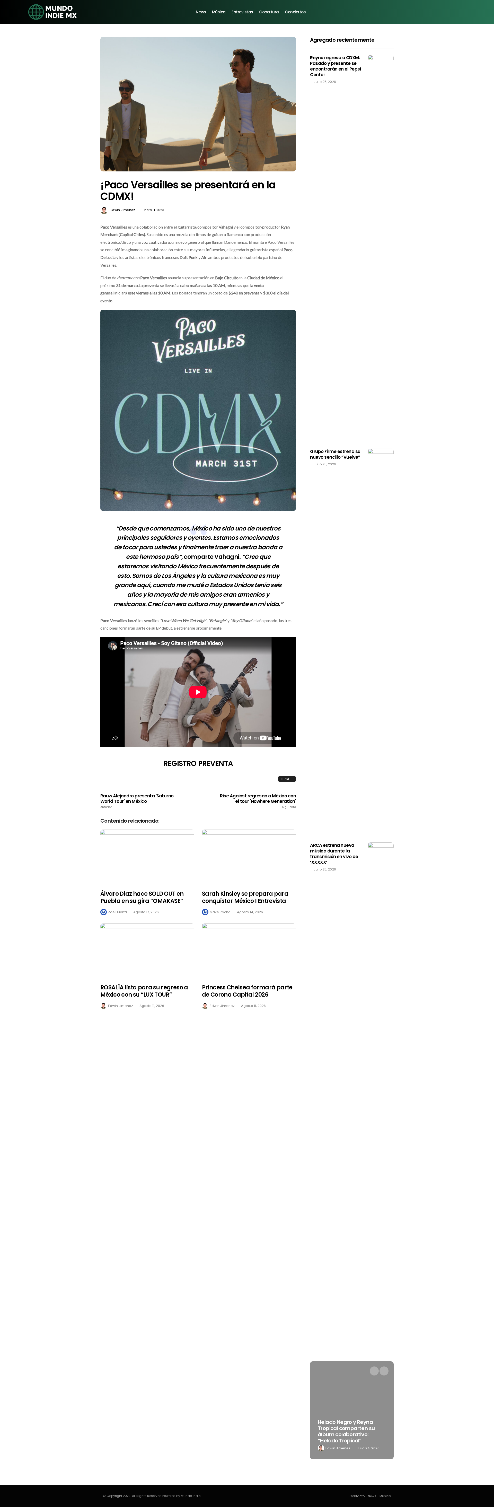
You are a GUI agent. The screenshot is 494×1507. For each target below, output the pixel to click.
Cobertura (269, 12)
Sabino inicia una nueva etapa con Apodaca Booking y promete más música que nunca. (355, 1431)
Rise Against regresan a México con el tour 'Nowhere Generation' (258, 801)
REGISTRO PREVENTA (198, 764)
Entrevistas (242, 12)
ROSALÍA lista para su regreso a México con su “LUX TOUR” (144, 991)
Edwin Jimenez (123, 210)
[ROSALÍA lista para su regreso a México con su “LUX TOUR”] (147, 950)
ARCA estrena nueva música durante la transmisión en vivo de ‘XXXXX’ (334, 853)
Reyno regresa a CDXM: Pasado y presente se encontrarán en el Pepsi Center (335, 66)
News (201, 12)
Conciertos (295, 12)
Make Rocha (220, 912)
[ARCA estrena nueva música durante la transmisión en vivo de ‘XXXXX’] (381, 1035)
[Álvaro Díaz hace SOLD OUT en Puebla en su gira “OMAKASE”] (147, 857)
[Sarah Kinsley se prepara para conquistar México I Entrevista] (249, 857)
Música (219, 12)
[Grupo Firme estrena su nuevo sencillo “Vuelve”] (381, 642)
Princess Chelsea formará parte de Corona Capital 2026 (247, 991)
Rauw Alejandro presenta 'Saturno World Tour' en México (137, 801)
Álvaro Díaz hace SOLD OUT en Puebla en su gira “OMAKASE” (142, 897)
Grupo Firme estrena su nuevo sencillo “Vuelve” (335, 454)
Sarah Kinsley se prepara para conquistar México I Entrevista (245, 897)
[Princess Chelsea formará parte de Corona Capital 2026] (249, 950)
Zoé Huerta (117, 912)
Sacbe (338, 1448)
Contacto (357, 1496)
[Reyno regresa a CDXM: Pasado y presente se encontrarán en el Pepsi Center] (381, 248)
